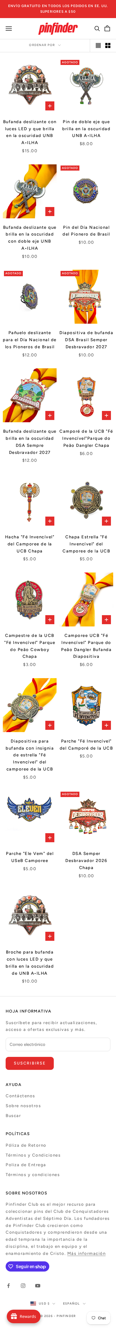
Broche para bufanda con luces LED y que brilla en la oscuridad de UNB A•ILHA (30, 963)
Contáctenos (20, 1095)
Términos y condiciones (33, 1174)
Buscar (13, 1115)
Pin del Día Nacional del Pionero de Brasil (86, 231)
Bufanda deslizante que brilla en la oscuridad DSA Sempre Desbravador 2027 (30, 442)
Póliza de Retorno (26, 1145)
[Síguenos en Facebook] (8, 1285)
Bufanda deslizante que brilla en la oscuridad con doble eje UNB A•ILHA (30, 238)
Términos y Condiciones (33, 1155)
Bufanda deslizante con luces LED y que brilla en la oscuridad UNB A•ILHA (30, 132)
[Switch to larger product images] (98, 45)
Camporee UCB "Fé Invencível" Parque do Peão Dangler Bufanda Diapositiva (86, 646)
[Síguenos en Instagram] (23, 1285)
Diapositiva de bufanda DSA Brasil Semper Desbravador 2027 (86, 339)
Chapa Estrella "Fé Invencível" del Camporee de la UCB (86, 544)
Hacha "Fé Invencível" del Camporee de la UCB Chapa (30, 544)
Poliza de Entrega (26, 1164)
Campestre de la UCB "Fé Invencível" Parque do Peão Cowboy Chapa (29, 646)
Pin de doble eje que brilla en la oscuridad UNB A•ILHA (86, 128)
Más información (86, 1253)
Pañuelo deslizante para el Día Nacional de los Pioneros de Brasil (30, 339)
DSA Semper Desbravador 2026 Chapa (86, 860)
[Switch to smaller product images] (107, 45)
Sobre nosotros (23, 1105)
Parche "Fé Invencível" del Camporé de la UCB (86, 745)
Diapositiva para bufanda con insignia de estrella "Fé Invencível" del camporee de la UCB (30, 755)
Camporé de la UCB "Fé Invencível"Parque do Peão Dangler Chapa (86, 438)
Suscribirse (30, 1063)
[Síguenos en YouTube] (38, 1285)
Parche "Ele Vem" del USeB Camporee (29, 857)
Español (71, 1303)
